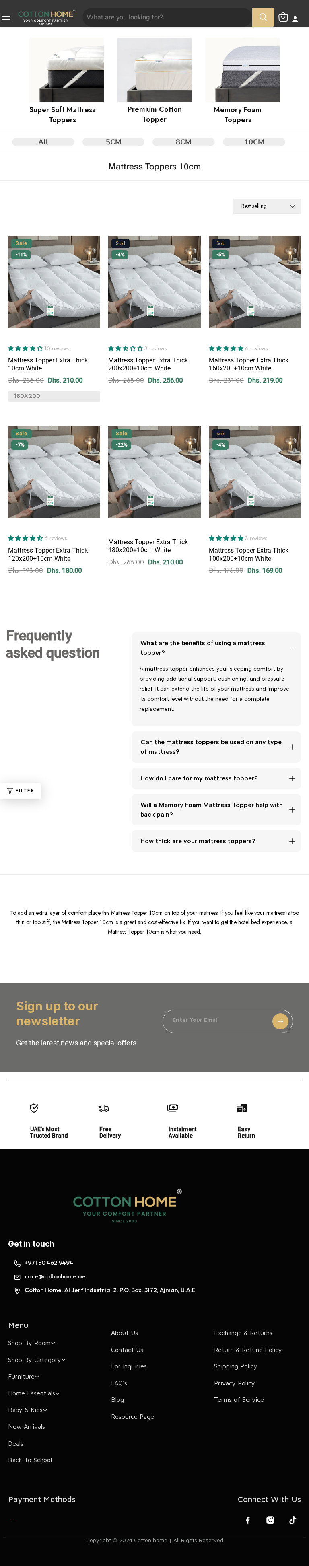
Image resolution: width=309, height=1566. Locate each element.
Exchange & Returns (243, 1332)
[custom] (14, 1521)
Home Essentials (31, 1393)
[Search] (263, 17)
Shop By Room (29, 1342)
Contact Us (127, 1349)
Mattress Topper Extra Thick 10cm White (48, 364)
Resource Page (132, 1416)
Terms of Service (239, 1399)
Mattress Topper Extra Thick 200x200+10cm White (148, 364)
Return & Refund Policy (248, 1349)
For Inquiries (129, 1366)
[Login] (295, 19)
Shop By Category (34, 1359)
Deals (15, 1443)
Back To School (30, 1459)
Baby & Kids (25, 1409)
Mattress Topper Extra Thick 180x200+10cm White (148, 546)
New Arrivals (26, 1426)
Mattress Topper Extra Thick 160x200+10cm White (248, 364)
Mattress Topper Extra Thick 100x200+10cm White (248, 554)
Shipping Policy (236, 1366)
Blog (117, 1399)
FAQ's (119, 1383)
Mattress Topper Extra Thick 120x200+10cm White (48, 554)
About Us (124, 1332)
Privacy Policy (234, 1383)
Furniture (21, 1376)
